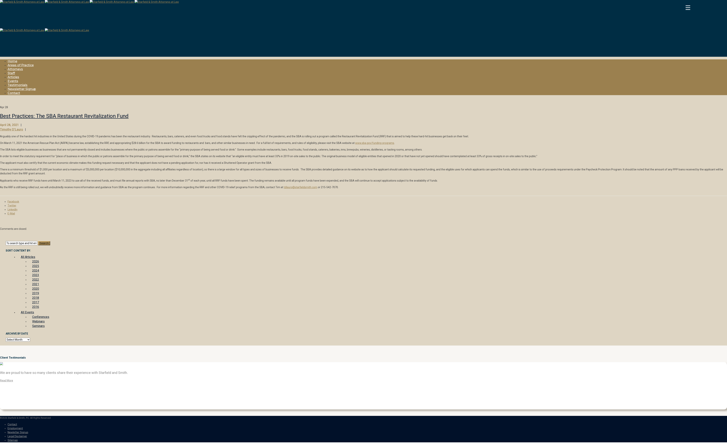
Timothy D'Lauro (11, 129)
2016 (35, 307)
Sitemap (13, 440)
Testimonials (17, 85)
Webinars (38, 321)
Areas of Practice (21, 65)
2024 (35, 270)
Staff (11, 73)
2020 (35, 288)
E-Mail (11, 213)
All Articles (28, 257)
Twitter (12, 205)
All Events (27, 312)
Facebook (13, 201)
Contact (14, 93)
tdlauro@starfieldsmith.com (300, 187)
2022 (35, 279)
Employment (15, 428)
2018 (35, 298)
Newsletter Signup (22, 89)
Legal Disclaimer (17, 436)
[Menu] (688, 7)
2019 (35, 293)
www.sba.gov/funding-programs (374, 142)
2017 (35, 302)
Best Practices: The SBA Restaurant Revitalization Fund (64, 116)
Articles (13, 77)
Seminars (38, 326)
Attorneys (15, 69)
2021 (35, 284)
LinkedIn (12, 209)
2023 (35, 275)
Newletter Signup (18, 432)
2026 (35, 261)
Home (12, 61)
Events (13, 81)
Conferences (40, 317)
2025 (35, 266)
